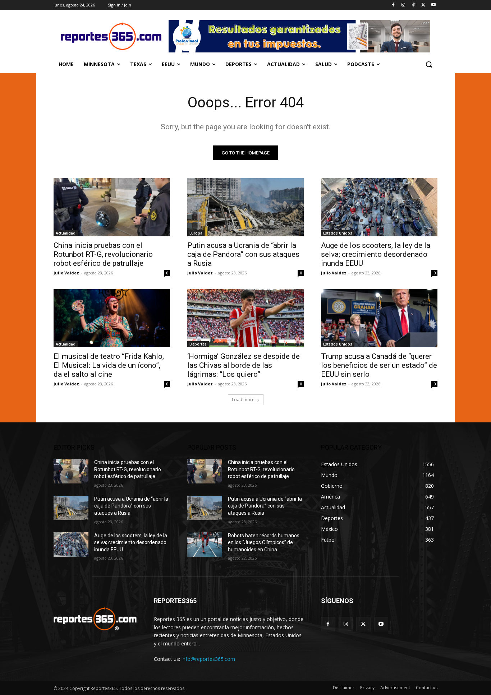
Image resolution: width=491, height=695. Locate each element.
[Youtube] (433, 5)
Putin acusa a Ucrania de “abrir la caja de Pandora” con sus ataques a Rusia (243, 254)
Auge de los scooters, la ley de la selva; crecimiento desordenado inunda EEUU (375, 254)
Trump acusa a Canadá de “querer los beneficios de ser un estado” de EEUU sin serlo (379, 365)
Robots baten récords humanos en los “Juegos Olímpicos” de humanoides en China (263, 542)
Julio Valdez (66, 272)
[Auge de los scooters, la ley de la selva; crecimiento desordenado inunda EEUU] (379, 207)
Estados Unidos (337, 233)
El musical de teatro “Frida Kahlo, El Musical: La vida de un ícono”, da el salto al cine (109, 365)
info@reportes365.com (208, 658)
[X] (423, 5)
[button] (428, 64)
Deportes (198, 344)
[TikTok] (413, 5)
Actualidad (65, 233)
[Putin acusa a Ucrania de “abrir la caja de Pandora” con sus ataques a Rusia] (245, 207)
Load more (243, 400)
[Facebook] (393, 5)
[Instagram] (403, 5)
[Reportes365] (111, 36)
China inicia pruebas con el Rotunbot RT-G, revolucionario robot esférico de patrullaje (103, 254)
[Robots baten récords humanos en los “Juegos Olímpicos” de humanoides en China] (204, 544)
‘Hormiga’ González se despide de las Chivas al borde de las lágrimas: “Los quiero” (243, 365)
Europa (195, 233)
